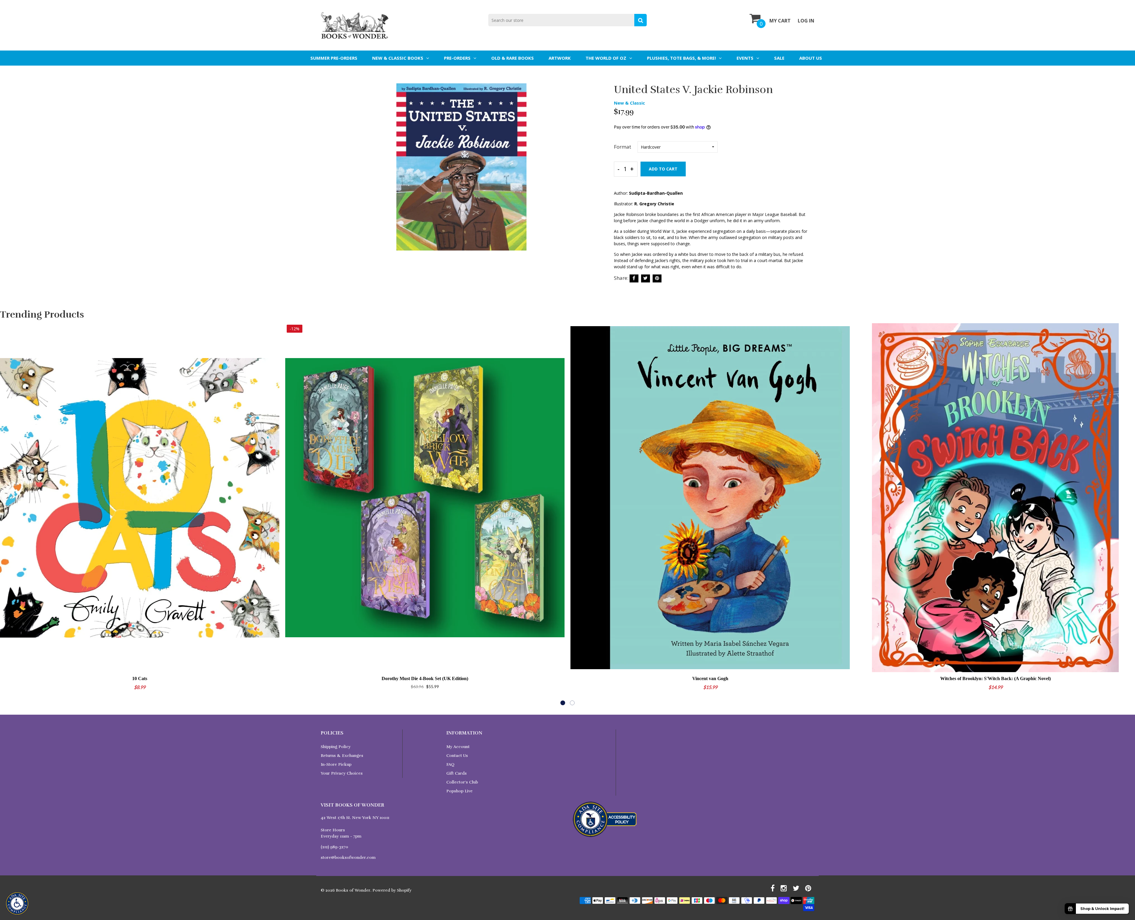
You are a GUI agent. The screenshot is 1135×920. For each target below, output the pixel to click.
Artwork (560, 58)
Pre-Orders (457, 58)
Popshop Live (459, 791)
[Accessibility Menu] (17, 903)
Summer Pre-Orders (333, 58)
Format (622, 146)
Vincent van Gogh (710, 678)
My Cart (780, 20)
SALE (779, 58)
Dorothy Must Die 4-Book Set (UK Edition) (425, 678)
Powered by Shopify (391, 890)
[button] (562, 702)
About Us (810, 58)
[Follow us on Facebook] (634, 278)
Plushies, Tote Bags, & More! (681, 58)
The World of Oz (606, 58)
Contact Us (457, 755)
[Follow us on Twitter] (645, 278)
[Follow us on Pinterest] (657, 278)
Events (745, 58)
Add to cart (663, 169)
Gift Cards (456, 773)
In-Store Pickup (336, 764)
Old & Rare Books (512, 58)
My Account (458, 746)
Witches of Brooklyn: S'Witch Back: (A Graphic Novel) (995, 678)
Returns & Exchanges (342, 755)
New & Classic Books (397, 58)
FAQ (450, 764)
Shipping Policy (336, 746)
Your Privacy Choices (342, 773)
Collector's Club (462, 782)
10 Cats (139, 678)
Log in (806, 20)
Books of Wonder (353, 890)
